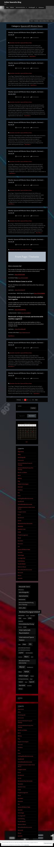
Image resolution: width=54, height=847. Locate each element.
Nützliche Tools (21, 529)
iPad (19, 644)
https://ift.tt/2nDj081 (23, 278)
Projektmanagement (23, 535)
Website (12, 7)
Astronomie (21, 460)
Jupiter (21, 653)
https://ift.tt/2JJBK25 (26, 313)
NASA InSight (23, 676)
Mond (21, 667)
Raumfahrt (17, 42)
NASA (26, 671)
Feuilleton (20, 490)
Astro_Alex (22, 608)
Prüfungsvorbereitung (23, 679)
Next (36, 399)
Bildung (20, 478)
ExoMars (24, 618)
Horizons (20, 627)
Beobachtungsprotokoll (29, 611)
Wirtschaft (20, 572)
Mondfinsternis (30, 667)
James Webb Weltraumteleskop (24, 650)
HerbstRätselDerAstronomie (25, 504)
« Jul (26, 442)
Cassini (27, 615)
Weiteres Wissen (22, 567)
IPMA (24, 644)
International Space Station (26, 638)
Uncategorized (21, 558)
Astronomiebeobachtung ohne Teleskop (26, 603)
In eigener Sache (22, 512)
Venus (20, 689)
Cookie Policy (26, 844)
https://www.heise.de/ (24, 332)
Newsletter (12, 42)
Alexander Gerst (24, 587)
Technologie (21, 555)
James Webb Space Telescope (24, 647)
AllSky (19, 454)
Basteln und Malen (22, 472)
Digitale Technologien (23, 484)
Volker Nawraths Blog (12, 2)
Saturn (21, 682)
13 (27, 431)
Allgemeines (21, 451)
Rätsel (19, 538)
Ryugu (31, 679)
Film (19, 492)
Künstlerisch (21, 517)
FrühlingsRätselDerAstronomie (25, 498)
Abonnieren (32, 416)
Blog (7, 7)
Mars (26, 656)
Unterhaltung (21, 561)
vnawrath (27, 37)
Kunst (19, 514)
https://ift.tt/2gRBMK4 (39, 293)
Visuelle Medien (22, 564)
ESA (20, 618)
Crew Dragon (32, 615)
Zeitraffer (20, 578)
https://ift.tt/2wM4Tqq (20, 309)
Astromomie (23, 596)
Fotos (19, 495)
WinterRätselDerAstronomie (25, 569)
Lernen (19, 520)
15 (33, 399)
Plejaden (32, 676)
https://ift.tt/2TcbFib (20, 274)
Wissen (19, 575)
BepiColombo (21, 615)
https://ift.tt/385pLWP (20, 329)
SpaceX (31, 682)
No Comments (35, 38)
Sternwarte (29, 685)
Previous (19, 399)
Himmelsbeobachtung (26, 624)
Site (19, 546)
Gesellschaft (21, 501)
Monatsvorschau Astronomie (25, 523)
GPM (29, 618)
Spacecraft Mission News (26, 42)
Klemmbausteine (29, 652)
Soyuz (26, 682)
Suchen (19, 406)
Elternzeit (20, 487)
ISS (30, 644)
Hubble (24, 627)
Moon (20, 672)
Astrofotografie (21, 457)
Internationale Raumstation (24, 631)
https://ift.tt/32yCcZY (20, 290)
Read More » (33, 56)
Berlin (19, 475)
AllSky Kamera (21, 589)
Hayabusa (20, 621)
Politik (19, 532)
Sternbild (20, 552)
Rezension (20, 543)
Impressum (41, 7)
